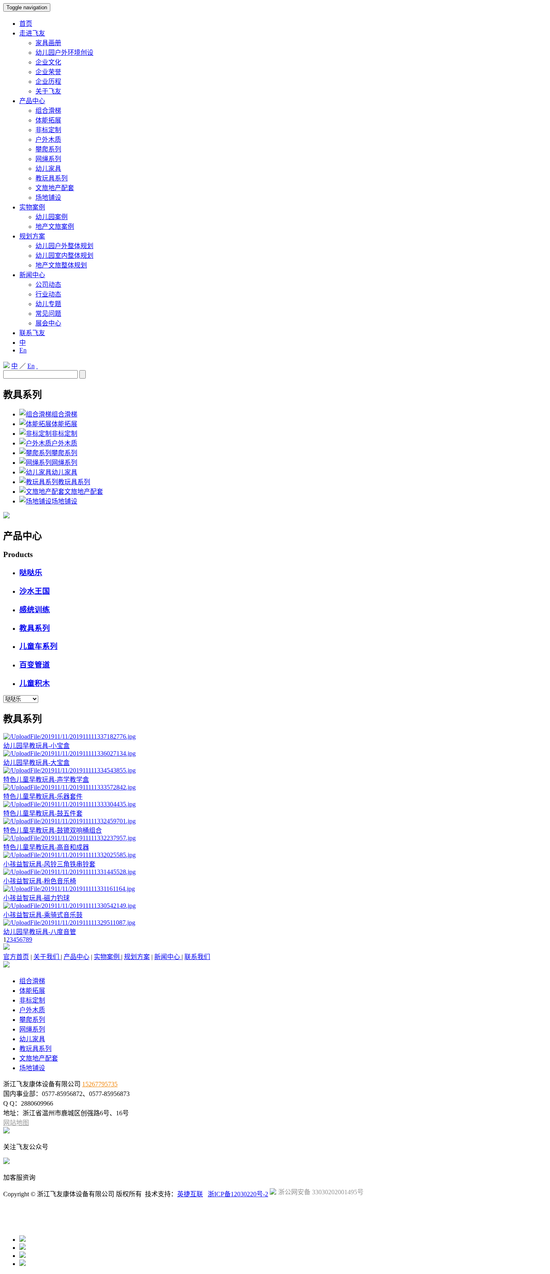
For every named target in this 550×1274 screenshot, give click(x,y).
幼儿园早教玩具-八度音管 (39, 931)
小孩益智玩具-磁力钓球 (36, 898)
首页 (25, 23)
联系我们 (197, 956)
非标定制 (48, 129)
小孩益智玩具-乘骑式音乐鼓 (43, 914)
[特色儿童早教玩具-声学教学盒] (69, 770)
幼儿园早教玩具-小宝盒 (36, 745)
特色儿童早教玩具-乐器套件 (43, 796)
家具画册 (48, 42)
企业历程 (48, 81)
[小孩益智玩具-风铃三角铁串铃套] (69, 854)
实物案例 (32, 207)
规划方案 (32, 236)
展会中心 (48, 323)
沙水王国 (34, 591)
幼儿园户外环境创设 (64, 52)
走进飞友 (32, 33)
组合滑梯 (48, 110)
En (23, 350)
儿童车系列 (38, 646)
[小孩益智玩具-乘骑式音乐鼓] (69, 905)
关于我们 (47, 956)
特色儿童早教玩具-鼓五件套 (43, 813)
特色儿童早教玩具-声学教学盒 (46, 779)
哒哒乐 (30, 572)
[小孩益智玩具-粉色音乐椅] (69, 871)
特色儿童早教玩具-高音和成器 (46, 847)
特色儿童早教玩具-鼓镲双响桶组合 (52, 830)
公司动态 (48, 284)
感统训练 (34, 609)
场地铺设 (48, 197)
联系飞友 (32, 332)
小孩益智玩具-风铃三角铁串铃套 (49, 864)
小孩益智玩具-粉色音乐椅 (39, 881)
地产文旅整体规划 (61, 265)
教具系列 (34, 628)
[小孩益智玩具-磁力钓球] (69, 888)
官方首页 (16, 956)
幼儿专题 (48, 303)
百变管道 (34, 665)
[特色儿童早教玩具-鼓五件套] (69, 804)
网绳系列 (48, 158)
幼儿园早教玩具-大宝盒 (36, 762)
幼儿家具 (48, 168)
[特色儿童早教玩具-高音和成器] (69, 838)
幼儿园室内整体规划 (64, 255)
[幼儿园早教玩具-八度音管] (69, 922)
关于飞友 (48, 91)
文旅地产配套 (54, 187)
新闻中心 (32, 274)
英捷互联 (190, 1194)
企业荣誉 (48, 71)
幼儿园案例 (51, 216)
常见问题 (48, 313)
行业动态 (48, 294)
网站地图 (16, 1122)
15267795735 (100, 1084)
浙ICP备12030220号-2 (238, 1194)
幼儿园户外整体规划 (64, 245)
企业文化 (48, 62)
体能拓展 (48, 120)
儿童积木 (34, 683)
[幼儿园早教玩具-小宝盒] (69, 736)
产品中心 (32, 100)
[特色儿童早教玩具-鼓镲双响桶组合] (69, 821)
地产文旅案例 (54, 226)
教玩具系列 (51, 178)
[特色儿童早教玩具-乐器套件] (69, 787)
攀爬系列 (48, 149)
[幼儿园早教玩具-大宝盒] (69, 753)
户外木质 (48, 139)
